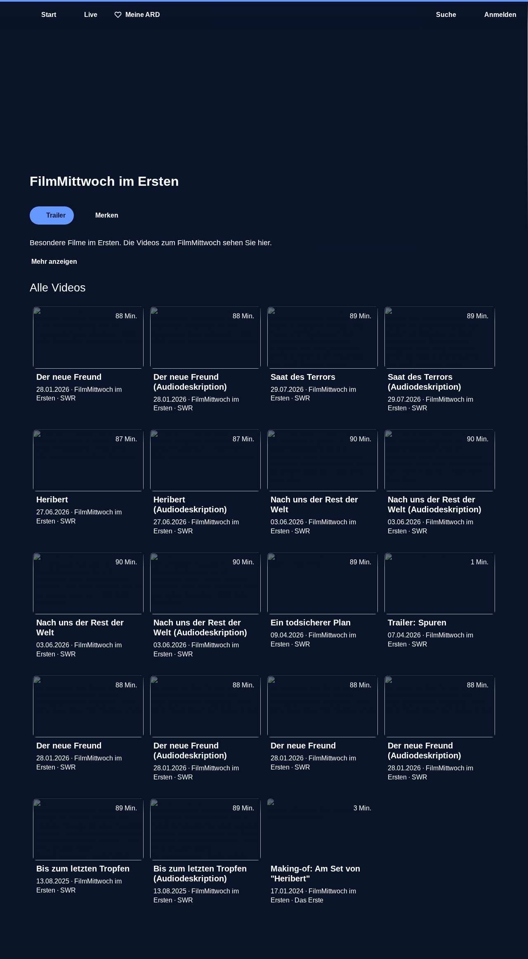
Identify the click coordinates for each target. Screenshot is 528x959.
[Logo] (436, 213)
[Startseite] (264, 15)
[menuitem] (12, 15)
